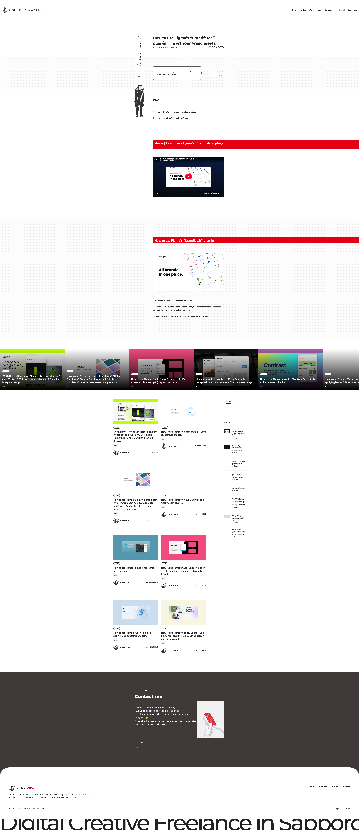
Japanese (352, 10)
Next (348, 369)
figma (68, 386)
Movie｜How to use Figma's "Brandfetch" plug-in (177, 112)
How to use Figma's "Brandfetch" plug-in (173, 118)
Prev (11, 369)
